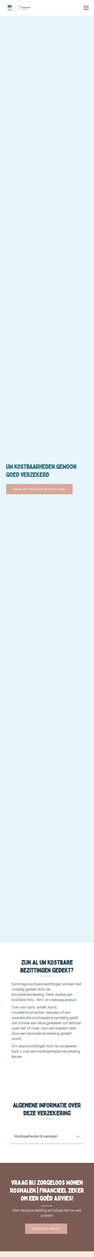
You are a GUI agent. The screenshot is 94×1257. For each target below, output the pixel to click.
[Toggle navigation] (86, 7)
